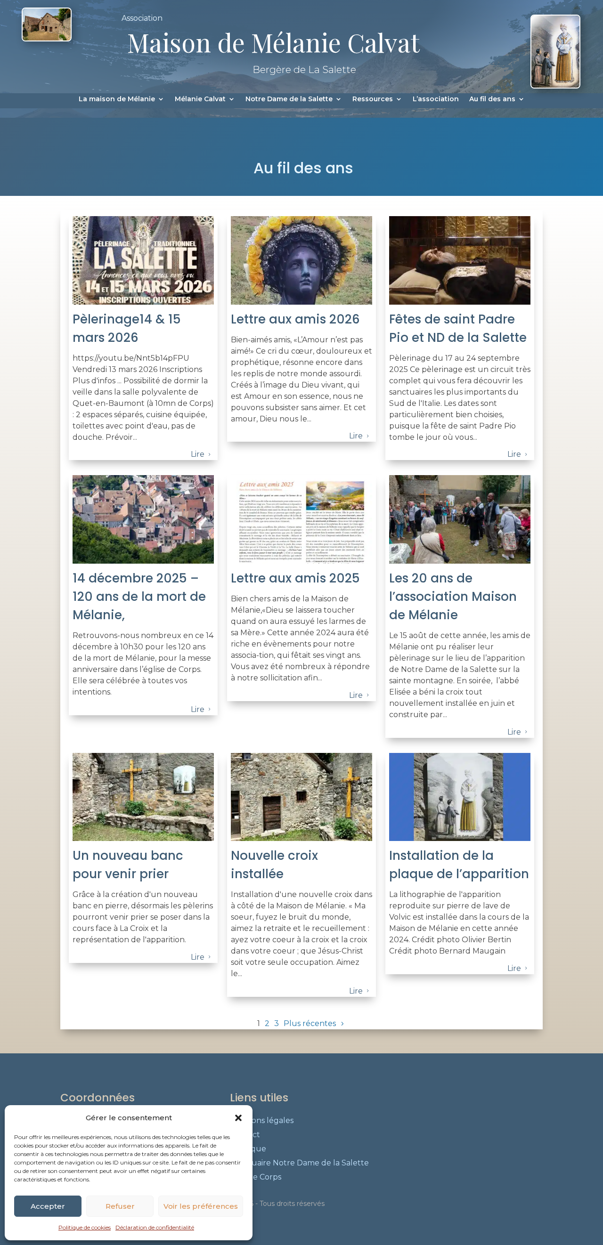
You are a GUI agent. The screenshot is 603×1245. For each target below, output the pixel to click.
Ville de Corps (255, 1177)
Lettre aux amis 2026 (295, 319)
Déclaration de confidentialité (154, 1227)
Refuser (120, 1206)
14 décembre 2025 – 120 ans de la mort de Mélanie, (139, 596)
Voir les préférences (200, 1206)
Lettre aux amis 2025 (295, 578)
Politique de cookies (84, 1227)
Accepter (48, 1206)
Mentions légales (261, 1121)
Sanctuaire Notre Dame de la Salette (299, 1163)
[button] (238, 1118)
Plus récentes (310, 1023)
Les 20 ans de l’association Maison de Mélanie (453, 596)
